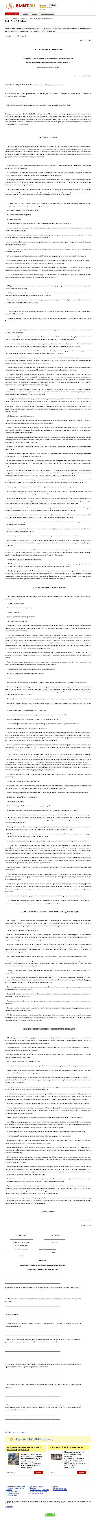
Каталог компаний (47, 14)
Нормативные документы (19, 18)
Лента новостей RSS (60, 1490)
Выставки (33, 1488)
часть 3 (23, 36)
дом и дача (32, 8)
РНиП (50, 18)
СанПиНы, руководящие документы (38, 18)
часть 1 (8, 36)
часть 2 (16, 36)
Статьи (25, 14)
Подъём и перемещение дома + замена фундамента (24, 1448)
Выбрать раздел (12, 14)
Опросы (55, 1486)
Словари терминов (59, 1488)
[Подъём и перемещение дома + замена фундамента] (13, 1465)
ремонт (26, 8)
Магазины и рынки (36, 1486)
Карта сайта (9, 1507)
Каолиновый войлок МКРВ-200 (66, 1447)
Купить (38, 1472)
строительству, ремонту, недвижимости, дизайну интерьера (64, 1502)
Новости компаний (36, 1493)
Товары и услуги (13, 1491)
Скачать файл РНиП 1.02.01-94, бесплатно (34, 1439)
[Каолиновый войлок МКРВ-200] (56, 1462)
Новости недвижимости (38, 1491)
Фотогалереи (12, 1495)
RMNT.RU (7, 18)
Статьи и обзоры (13, 1493)
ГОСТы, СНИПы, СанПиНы (39, 1490)
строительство (19, 8)
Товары (34, 14)
